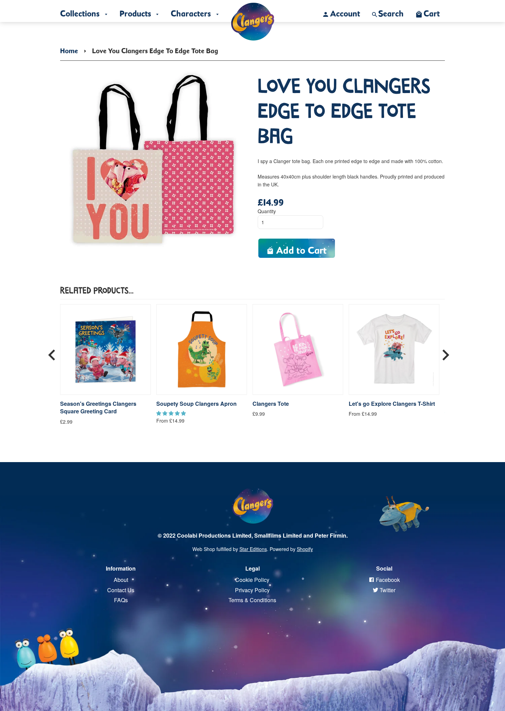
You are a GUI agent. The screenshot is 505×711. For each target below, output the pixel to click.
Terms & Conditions (252, 600)
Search (391, 12)
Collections (81, 12)
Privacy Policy (252, 590)
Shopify (305, 549)
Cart (432, 12)
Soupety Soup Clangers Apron (196, 404)
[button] (171, 413)
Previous (52, 352)
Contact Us (120, 590)
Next (446, 352)
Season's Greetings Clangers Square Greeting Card (98, 407)
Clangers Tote (270, 404)
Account (345, 12)
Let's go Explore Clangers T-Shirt (392, 404)
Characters (192, 12)
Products (136, 12)
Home (69, 49)
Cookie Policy (252, 580)
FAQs (121, 600)
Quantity (267, 211)
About (121, 580)
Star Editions (253, 549)
